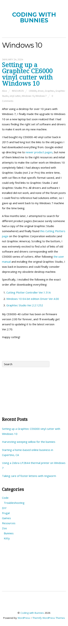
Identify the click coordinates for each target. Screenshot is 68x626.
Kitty (7, 538)
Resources (18, 90)
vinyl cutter (15, 95)
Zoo (4, 528)
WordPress (24, 618)
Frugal (6, 513)
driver (41, 90)
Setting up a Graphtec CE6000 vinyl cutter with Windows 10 (27, 74)
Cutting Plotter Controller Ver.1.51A (28, 292)
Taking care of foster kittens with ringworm (29, 476)
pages (49, 152)
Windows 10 (28, 95)
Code (5, 497)
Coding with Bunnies (32, 612)
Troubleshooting (14, 503)
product (39, 152)
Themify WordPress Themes (48, 618)
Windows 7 (41, 95)
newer (30, 152)
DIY (4, 508)
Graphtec (49, 90)
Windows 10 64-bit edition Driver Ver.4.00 (32, 299)
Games (6, 518)
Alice (4, 90)
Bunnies (9, 533)
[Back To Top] (34, 603)
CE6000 (32, 90)
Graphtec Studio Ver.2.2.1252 (24, 305)
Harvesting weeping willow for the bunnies (28, 442)
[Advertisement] (34, 391)
